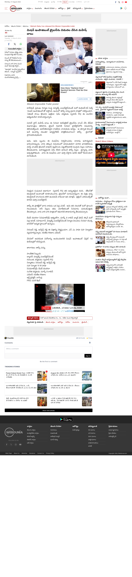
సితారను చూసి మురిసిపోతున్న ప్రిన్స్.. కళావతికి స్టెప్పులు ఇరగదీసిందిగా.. (12, 76)
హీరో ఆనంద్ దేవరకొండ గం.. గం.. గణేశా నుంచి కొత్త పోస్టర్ (59, 318)
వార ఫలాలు (91, 433)
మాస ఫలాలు (92, 437)
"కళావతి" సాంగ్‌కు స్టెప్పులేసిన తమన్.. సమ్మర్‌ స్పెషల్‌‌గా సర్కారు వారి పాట (15, 70)
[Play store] (121, 8)
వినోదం (7, 26)
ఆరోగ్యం (61, 8)
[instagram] (122, 2)
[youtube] (125, 2)
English (46, 2)
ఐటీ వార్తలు (30, 443)
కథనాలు (25, 26)
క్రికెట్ (68, 8)
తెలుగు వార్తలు (50, 322)
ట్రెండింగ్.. (85, 322)
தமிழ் (53, 2)
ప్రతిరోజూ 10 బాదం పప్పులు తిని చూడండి (110, 247)
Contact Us (40, 453)
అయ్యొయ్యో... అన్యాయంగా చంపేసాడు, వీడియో (109, 63)
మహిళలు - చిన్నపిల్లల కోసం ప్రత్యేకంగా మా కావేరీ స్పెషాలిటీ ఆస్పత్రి (110, 202)
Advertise (24, 453)
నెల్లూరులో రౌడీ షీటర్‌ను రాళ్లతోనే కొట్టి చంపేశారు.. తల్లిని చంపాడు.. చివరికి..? (109, 78)
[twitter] (119, 2)
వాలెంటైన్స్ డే (112, 437)
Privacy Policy (50, 453)
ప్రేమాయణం (88, 8)
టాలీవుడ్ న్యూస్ (55, 437)
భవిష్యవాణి (77, 8)
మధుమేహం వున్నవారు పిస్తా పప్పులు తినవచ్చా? (108, 218)
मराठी (59, 2)
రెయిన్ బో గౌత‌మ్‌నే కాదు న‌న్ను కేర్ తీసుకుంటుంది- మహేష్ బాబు (13, 59)
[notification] (125, 8)
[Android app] (66, 419)
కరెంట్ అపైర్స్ (31, 437)
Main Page (9, 453)
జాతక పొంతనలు (93, 443)
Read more (46, 307)
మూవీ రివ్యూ (54, 440)
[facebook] (115, 2)
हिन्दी (40, 2)
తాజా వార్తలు (103, 58)
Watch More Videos (104, 141)
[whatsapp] (21, 44)
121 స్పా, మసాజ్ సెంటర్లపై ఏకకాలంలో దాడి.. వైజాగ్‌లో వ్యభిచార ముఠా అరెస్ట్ (109, 108)
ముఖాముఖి (53, 433)
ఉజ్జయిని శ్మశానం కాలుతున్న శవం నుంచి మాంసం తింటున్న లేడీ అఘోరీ (109, 93)
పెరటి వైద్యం (76, 430)
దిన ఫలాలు (91, 430)
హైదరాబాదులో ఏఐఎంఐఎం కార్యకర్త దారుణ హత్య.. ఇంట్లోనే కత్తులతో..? (111, 123)
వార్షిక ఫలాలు (92, 440)
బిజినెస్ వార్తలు (31, 440)
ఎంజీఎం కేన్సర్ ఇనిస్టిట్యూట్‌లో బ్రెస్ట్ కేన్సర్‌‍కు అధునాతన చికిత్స (110, 261)
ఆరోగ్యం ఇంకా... (104, 198)
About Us (16, 453)
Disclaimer (32, 453)
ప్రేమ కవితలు (112, 433)
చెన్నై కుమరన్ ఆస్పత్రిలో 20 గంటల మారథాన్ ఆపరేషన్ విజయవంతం (111, 233)
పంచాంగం (38, 8)
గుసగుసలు (53, 430)
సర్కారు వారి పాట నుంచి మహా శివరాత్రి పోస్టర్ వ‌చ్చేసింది (13, 65)
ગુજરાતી (86, 2)
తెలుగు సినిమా (49, 8)
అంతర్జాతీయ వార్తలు (33, 433)
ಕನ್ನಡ (79, 2)
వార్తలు (29, 8)
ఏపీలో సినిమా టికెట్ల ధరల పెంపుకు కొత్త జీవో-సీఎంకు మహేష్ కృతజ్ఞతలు (14, 53)
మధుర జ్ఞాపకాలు (113, 430)
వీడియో (101, 138)
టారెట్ (90, 446)
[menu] (7, 8)
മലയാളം (72, 2)
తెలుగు (65, 2)
